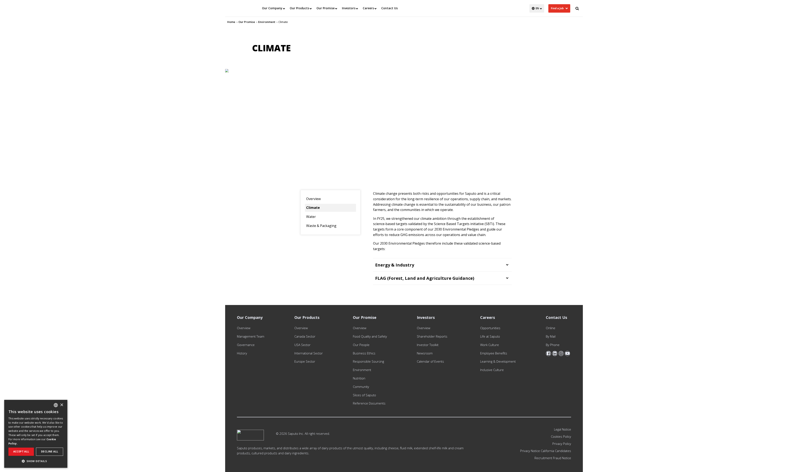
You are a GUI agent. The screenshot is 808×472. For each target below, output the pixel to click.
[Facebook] (548, 353)
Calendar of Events (430, 361)
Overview (313, 198)
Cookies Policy (561, 436)
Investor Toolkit (428, 345)
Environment (362, 370)
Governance (246, 345)
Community (361, 386)
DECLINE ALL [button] (49, 451)
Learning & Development (498, 361)
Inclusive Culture (492, 370)
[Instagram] (561, 353)
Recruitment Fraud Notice (552, 458)
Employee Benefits (493, 353)
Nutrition (359, 378)
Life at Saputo (490, 336)
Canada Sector (304, 336)
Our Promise (325, 8)
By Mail (551, 336)
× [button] (61, 405)
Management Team (250, 336)
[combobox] (56, 405)
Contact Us (389, 8)
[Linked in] (554, 353)
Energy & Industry (394, 265)
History (242, 353)
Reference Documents (369, 403)
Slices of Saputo (364, 395)
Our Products (299, 8)
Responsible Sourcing (368, 361)
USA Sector (302, 345)
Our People (361, 345)
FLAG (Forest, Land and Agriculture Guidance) (424, 278)
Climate (313, 207)
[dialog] (35, 434)
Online (550, 328)
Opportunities (490, 328)
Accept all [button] (21, 451)
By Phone (552, 345)
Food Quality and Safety (370, 336)
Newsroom (425, 353)
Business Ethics (364, 353)
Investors (348, 8)
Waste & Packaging (321, 225)
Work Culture (489, 345)
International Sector (308, 353)
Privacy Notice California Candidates (545, 451)
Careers (368, 8)
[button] (35, 461)
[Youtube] (567, 353)
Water (311, 216)
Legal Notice (562, 429)
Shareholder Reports (433, 336)
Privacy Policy (561, 444)
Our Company (272, 8)
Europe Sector (304, 361)
